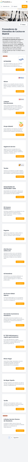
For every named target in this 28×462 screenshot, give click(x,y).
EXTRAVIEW (7, 61)
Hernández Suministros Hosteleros (11, 314)
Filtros (23, 24)
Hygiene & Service (9, 146)
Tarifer (6, 400)
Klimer (6, 81)
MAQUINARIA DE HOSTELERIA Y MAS (10, 187)
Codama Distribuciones (8, 102)
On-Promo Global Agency (9, 294)
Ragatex (6, 230)
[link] (5, 56)
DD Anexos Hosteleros (7, 208)
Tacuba (6, 168)
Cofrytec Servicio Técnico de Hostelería (12, 420)
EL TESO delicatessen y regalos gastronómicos (11, 336)
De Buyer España (9, 380)
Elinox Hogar (8, 359)
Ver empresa (20, 69)
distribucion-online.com (8, 250)
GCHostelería (8, 273)
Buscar (24, 6)
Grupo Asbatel (8, 126)
